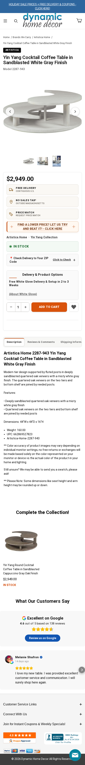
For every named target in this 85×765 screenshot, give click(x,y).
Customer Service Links (20, 704)
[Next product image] (75, 111)
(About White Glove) (23, 294)
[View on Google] (9, 659)
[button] (28, 161)
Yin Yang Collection (44, 237)
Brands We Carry (22, 37)
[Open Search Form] (16, 21)
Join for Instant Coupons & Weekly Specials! (34, 724)
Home (6, 37)
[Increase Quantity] (25, 307)
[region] (42, 161)
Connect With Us (15, 714)
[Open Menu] (5, 21)
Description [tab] (14, 341)
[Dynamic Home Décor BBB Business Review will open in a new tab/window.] (63, 738)
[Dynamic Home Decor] (42, 20)
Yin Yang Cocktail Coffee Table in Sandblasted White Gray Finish (37, 43)
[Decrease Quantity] (11, 307)
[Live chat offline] (75, 755)
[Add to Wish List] (73, 307)
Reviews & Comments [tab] (41, 341)
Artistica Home (42, 37)
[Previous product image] (10, 111)
